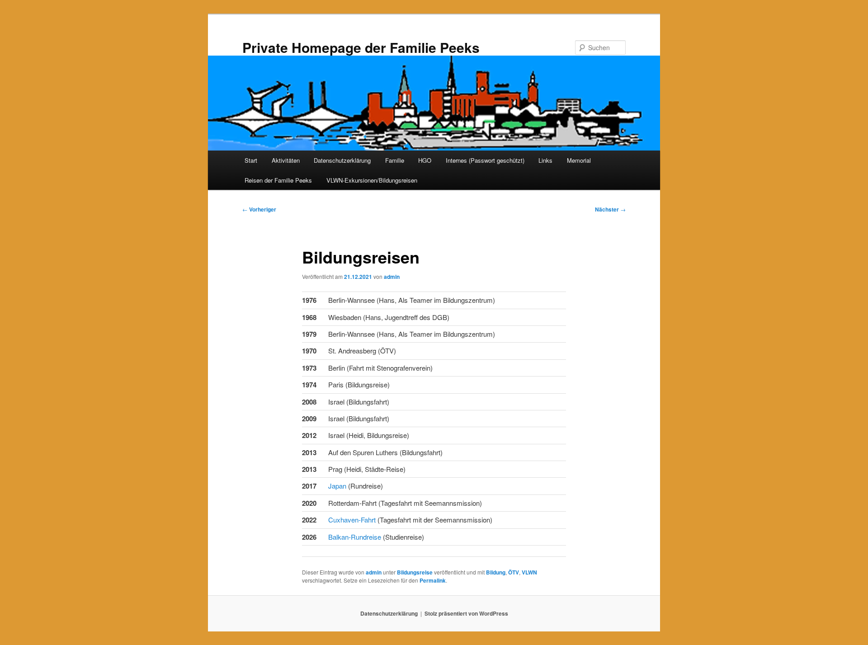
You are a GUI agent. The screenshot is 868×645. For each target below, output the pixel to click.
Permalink (433, 580)
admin (392, 277)
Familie (394, 160)
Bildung (495, 572)
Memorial (579, 160)
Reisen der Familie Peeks (278, 180)
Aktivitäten (286, 160)
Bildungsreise (415, 572)
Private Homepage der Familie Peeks (361, 47)
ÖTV (513, 572)
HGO (424, 160)
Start (251, 160)
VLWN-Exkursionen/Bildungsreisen (371, 180)
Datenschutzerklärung (342, 160)
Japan (338, 485)
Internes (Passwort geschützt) (485, 160)
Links (545, 160)
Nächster (610, 209)
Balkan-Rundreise (354, 536)
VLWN (529, 572)
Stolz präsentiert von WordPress (466, 613)
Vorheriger (259, 209)
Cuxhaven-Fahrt (352, 519)
